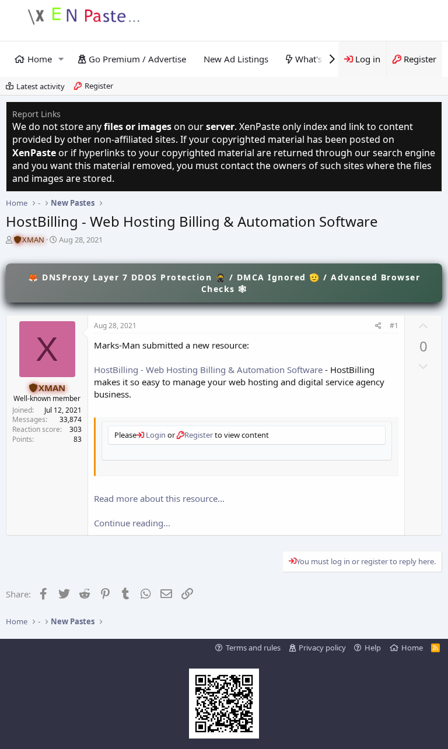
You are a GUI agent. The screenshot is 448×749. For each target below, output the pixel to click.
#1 (394, 325)
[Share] (378, 326)
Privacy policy (322, 647)
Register (99, 85)
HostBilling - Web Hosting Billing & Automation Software (208, 369)
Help (373, 647)
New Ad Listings (236, 59)
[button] (61, 59)
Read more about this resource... (159, 498)
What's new (318, 59)
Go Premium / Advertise (137, 59)
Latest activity (40, 86)
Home (39, 59)
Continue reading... (132, 523)
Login (155, 435)
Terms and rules (253, 647)
